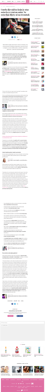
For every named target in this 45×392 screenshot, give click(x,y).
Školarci (9, 107)
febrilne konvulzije (8, 71)
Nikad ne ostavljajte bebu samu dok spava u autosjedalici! (16, 248)
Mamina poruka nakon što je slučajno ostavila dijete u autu (18, 296)
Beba (8, 249)
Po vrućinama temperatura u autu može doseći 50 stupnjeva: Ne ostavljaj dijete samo (17, 62)
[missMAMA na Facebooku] (17, 383)
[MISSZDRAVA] (35, 1)
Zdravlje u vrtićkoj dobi (10, 6)
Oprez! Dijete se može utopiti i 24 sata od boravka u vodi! (17, 160)
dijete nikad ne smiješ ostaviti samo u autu (18, 114)
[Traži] (39, 1)
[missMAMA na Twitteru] (19, 383)
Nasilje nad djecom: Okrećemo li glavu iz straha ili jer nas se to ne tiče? (18, 105)
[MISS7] (31, 1)
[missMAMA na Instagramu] (23, 383)
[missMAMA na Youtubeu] (21, 383)
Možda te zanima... (10, 61)
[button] (43, 1)
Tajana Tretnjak (5, 16)
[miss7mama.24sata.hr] (3, 1)
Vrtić (4, 6)
